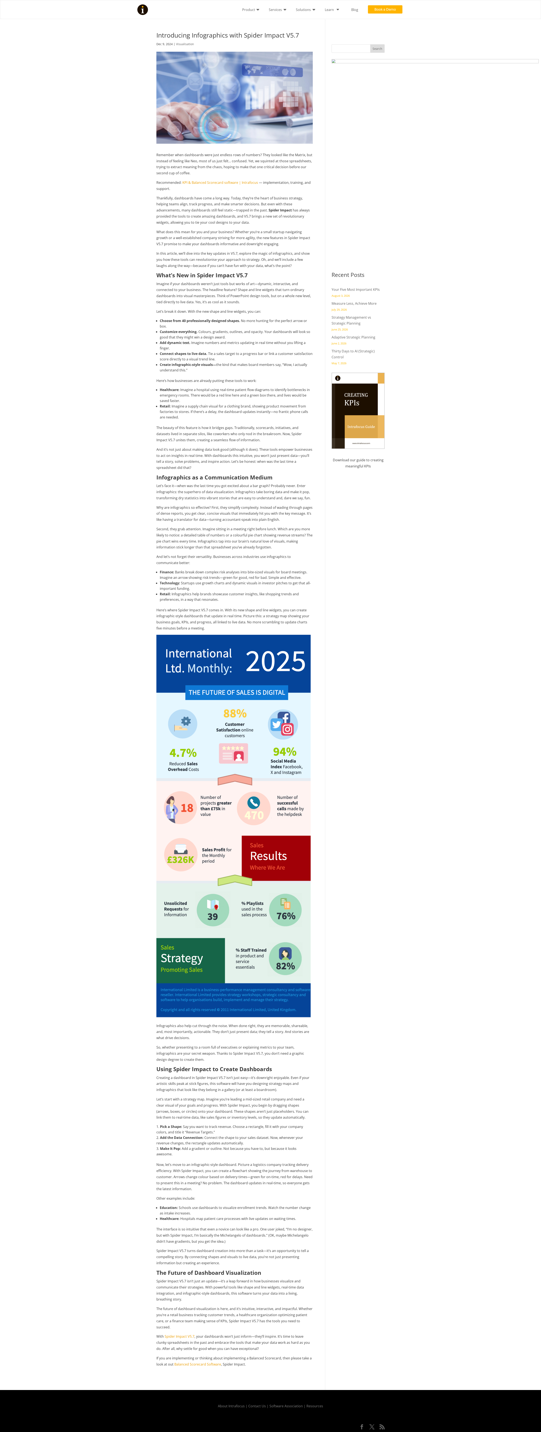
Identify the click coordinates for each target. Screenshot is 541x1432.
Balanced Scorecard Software (197, 1364)
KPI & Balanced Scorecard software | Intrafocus (220, 182)
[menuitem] (252, 9)
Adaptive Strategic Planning (353, 337)
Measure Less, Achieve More (354, 303)
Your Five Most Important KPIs (356, 289)
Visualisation (185, 44)
